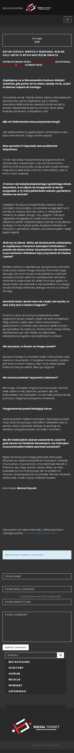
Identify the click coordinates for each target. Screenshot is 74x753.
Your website (31, 596)
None (20, 64)
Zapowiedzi (17, 691)
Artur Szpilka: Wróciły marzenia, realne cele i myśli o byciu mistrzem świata (34, 53)
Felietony (16, 668)
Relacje (14, 679)
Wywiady (9, 64)
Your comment (12, 609)
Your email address (15, 583)
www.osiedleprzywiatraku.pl (41, 533)
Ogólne (14, 673)
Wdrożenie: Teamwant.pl (46, 745)
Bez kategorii (19, 662)
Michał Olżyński (43, 61)
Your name (10, 571)
